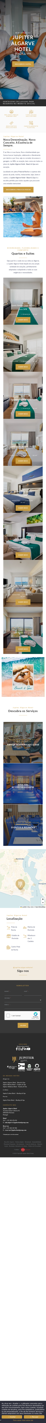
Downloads (28, 1142)
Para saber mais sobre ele (23, 1420)
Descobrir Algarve (9, 1142)
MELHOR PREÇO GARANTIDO (11, 115)
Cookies (16, 1149)
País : (26, 991)
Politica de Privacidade (34, 1146)
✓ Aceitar (12, 1417)
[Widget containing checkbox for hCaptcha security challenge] (22, 1015)
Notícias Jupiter (19, 1142)
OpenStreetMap (40, 907)
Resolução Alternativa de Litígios (18, 1146)
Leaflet (24, 907)
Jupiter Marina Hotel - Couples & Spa (14, 1085)
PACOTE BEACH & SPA (20, 663)
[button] (20, 885)
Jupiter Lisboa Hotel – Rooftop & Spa (14, 1093)
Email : (7, 1005)
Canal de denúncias (30, 1144)
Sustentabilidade (36, 1142)
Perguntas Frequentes (9, 1144)
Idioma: (7, 998)
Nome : (7, 991)
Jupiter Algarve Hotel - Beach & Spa (14, 1083)
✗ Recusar (34, 1417)
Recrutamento (20, 1144)
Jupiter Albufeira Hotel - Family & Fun (15, 1087)
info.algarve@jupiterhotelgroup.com (16, 1122)
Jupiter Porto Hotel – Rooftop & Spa (14, 1100)
